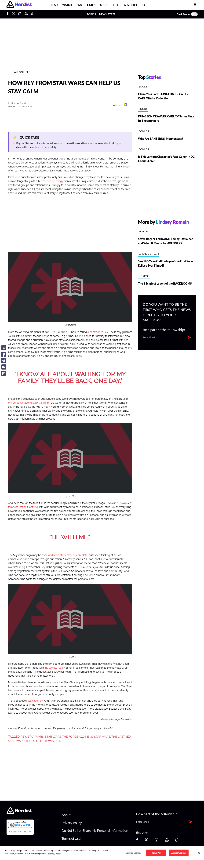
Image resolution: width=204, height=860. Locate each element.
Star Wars (35, 736)
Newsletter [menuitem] (107, 14)
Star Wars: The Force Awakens (69, 736)
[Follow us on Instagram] (156, 840)
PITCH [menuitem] (115, 4)
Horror (144, 275)
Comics (143, 131)
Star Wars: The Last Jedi (112, 736)
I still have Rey (34, 700)
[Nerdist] (19, 5)
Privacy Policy (72, 822)
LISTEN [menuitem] (91, 4)
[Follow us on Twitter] (146, 840)
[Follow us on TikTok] (176, 840)
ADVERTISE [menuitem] (131, 4)
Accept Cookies (178, 852)
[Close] (198, 852)
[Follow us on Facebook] (137, 840)
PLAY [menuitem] (79, 4)
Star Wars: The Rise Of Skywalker (34, 741)
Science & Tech (148, 253)
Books (143, 86)
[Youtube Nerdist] (26, 14)
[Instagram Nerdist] (20, 14)
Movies (143, 231)
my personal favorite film (29, 402)
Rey (23, 736)
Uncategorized (20, 71)
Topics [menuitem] (91, 14)
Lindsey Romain (19, 103)
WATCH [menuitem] (67, 4)
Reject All (156, 852)
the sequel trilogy (53, 181)
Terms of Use (71, 838)
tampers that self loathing (23, 507)
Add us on (117, 105)
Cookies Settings (133, 852)
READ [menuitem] (54, 4)
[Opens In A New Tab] (20, 824)
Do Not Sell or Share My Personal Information (95, 830)
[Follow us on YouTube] (167, 840)
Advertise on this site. (20, 831)
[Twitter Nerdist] (13, 14)
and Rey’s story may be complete (67, 555)
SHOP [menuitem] (103, 4)
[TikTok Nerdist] (32, 14)
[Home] (19, 813)
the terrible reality (54, 667)
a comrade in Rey (97, 332)
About (66, 815)
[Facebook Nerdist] (8, 14)
